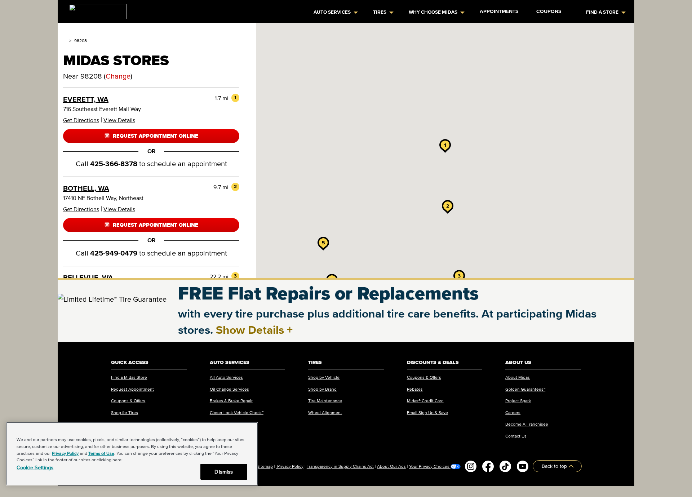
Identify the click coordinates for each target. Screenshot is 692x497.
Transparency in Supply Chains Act (340, 466)
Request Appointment (132, 389)
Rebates (415, 389)
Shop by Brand (322, 389)
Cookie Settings (35, 467)
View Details (119, 120)
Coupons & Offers (128, 400)
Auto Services (332, 12)
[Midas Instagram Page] (470, 466)
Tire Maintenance (325, 400)
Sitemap (265, 466)
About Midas (517, 377)
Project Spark (518, 400)
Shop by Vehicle (324, 377)
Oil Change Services (229, 389)
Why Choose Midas (433, 12)
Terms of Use (101, 453)
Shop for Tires (124, 412)
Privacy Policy (289, 466)
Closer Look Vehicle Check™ (236, 412)
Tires (379, 12)
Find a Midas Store (129, 377)
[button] (445, 145)
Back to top (555, 466)
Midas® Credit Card (425, 400)
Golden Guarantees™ (525, 389)
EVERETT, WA (85, 99)
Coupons (548, 11)
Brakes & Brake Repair (231, 400)
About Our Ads (391, 466)
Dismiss (223, 472)
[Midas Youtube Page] (522, 466)
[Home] (64, 40)
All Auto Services (226, 377)
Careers (512, 412)
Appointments (499, 11)
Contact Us (516, 436)
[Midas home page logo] (95, 9)
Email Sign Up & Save (427, 412)
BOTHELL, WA (86, 188)
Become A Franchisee (526, 424)
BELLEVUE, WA (88, 277)
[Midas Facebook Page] (488, 466)
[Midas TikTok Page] (505, 466)
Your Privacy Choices (430, 466)
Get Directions (81, 120)
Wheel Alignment (325, 412)
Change (118, 76)
